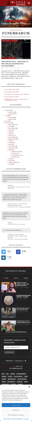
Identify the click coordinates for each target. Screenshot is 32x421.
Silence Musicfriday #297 (12, 96)
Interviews (11, 112)
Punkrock (14, 157)
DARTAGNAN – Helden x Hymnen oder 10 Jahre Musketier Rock (16, 100)
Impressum (26, 418)
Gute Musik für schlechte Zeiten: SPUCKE (17, 94)
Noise (9, 141)
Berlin (4, 376)
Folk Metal (5, 384)
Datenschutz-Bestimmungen (17, 418)
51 (28, 287)
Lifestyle (7, 110)
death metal (12, 379)
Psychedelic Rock (16, 155)
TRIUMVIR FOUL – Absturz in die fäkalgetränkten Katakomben (14, 64)
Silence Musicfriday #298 (12, 92)
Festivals (10, 117)
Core (9, 126)
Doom (10, 130)
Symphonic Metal (12, 162)
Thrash (10, 164)
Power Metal (11, 146)
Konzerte (10, 119)
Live (6, 115)
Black (10, 376)
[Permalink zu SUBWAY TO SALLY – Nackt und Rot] (5, 223)
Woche (6, 278)
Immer (26, 278)
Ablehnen (16, 410)
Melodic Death (12, 139)
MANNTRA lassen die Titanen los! (16, 24)
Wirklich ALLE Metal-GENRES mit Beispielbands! (22, 284)
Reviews (25, 21)
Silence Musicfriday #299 (12, 89)
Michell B (10, 185)
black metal (18, 376)
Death (4, 379)
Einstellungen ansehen (16, 415)
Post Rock (14, 153)
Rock (9, 149)
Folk (6, 21)
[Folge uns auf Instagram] (3, 257)
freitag (13, 384)
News (6, 121)
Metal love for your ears (7, 366)
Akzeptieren (16, 405)
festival (19, 381)
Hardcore (10, 135)
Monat (16, 278)
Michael (10, 222)
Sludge (10, 158)
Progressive (11, 148)
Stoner (10, 160)
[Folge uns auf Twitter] (3, 252)
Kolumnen (11, 114)
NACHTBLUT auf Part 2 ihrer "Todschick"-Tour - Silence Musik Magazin (17, 236)
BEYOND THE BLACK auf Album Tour (22, 309)
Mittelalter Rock (15, 21)
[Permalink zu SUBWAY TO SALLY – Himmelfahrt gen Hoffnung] (5, 205)
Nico (4, 68)
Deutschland (22, 379)
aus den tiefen (21, 373)
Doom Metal (11, 381)
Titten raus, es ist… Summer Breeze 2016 (23, 321)
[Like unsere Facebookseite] (18, 252)
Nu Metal (10, 142)
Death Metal (6, 40)
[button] (29, 387)
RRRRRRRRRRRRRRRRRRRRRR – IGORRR (23, 296)
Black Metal (11, 124)
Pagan (9, 144)
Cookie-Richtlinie (7, 418)
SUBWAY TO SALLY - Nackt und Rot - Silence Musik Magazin (18, 204)
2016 (3, 373)
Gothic (10, 133)
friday (20, 384)
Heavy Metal (11, 137)
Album (13, 373)
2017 (7, 373)
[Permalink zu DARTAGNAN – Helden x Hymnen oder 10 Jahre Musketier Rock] (5, 186)
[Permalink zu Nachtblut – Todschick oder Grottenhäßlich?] (5, 235)
